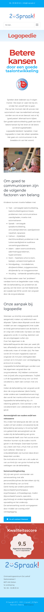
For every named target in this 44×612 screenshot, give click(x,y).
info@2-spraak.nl (29, 3)
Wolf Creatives (29, 605)
